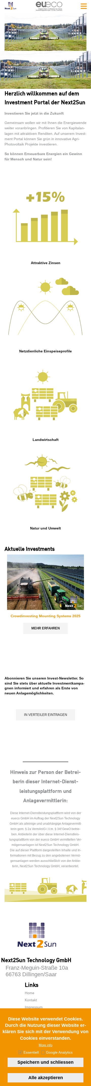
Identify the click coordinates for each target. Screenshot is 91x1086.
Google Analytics (59, 1052)
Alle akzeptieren (45, 1077)
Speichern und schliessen (45, 1062)
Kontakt (31, 1000)
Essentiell (31, 1052)
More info (45, 1045)
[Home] (10, 10)
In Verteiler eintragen (45, 715)
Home (29, 993)
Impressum (34, 1007)
